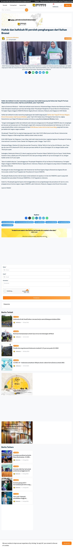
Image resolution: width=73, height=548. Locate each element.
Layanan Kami (22, 5)
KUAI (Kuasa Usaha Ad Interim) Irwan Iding (43, 127)
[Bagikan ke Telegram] (43, 72)
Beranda (5, 5)
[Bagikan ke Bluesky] (40, 72)
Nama (4, 267)
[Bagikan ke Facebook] (26, 72)
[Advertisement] (36, 87)
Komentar (6, 280)
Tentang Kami (13, 5)
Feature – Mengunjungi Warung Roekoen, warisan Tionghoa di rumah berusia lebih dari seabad (41, 1)
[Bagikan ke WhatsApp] (47, 72)
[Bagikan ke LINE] (33, 72)
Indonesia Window (12, 37)
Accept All (67, 543)
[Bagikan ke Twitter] (29, 72)
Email (4, 274)
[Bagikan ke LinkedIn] (36, 72)
